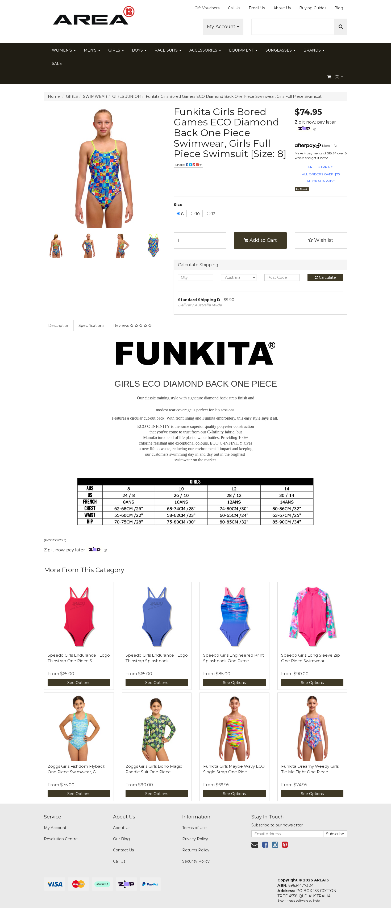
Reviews (121, 325)
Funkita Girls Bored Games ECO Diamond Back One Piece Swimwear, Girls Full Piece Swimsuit (234, 96)
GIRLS (114, 50)
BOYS (138, 50)
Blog (338, 8)
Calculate (327, 277)
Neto (316, 900)
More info (328, 145)
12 (212, 214)
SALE (57, 63)
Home (54, 96)
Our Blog (121, 839)
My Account (222, 26)
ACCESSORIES (203, 50)
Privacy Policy (195, 839)
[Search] (341, 27)
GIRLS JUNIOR (126, 96)
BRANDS (312, 50)
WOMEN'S (62, 50)
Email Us (257, 8)
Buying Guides (312, 8)
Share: (180, 165)
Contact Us (123, 850)
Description (58, 325)
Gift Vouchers (206, 8)
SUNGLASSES (279, 50)
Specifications (91, 325)
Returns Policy (195, 850)
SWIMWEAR (95, 96)
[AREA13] (92, 18)
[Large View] (56, 245)
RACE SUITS (167, 50)
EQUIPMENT (242, 50)
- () (335, 76)
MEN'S (91, 50)
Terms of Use (194, 827)
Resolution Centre (61, 839)
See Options (78, 682)
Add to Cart (262, 240)
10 (197, 214)
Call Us (234, 8)
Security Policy (196, 861)
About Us (282, 8)
